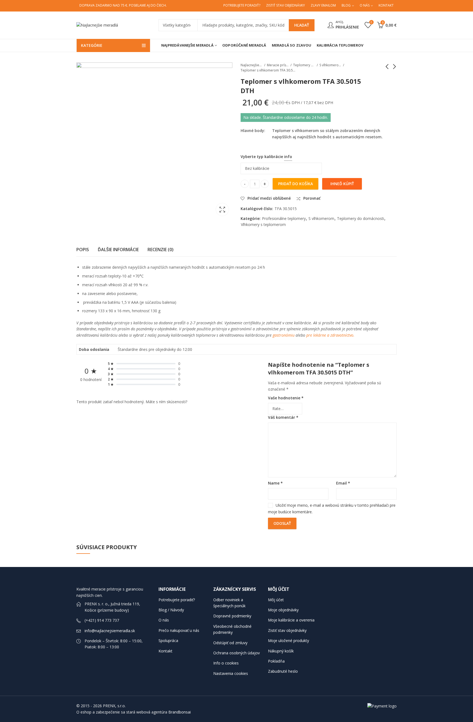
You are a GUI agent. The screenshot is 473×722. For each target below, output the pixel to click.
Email (343, 483)
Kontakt (165, 651)
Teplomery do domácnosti (304, 65)
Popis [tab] (82, 250)
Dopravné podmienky (232, 615)
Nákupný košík (281, 651)
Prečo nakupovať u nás (178, 630)
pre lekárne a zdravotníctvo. (331, 335)
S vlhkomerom (330, 65)
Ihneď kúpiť (342, 183)
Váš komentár (283, 417)
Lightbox (222, 209)
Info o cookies (226, 663)
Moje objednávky (283, 609)
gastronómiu (283, 335)
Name (275, 483)
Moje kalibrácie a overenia (291, 620)
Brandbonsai (179, 712)
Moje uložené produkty (288, 640)
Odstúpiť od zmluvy (230, 642)
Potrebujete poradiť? (176, 599)
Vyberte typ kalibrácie (315, 155)
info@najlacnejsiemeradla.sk (110, 630)
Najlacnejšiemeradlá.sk (252, 65)
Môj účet (276, 599)
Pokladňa (276, 661)
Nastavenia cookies (230, 673)
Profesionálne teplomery (284, 218)
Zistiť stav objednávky (287, 630)
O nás (163, 620)
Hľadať (301, 25)
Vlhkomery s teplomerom (263, 224)
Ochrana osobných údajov (236, 652)
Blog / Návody (171, 609)
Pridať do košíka (295, 183)
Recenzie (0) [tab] (161, 250)
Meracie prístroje (278, 65)
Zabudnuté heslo (283, 671)
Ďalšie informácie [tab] (118, 250)
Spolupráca (168, 640)
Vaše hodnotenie (286, 397)
